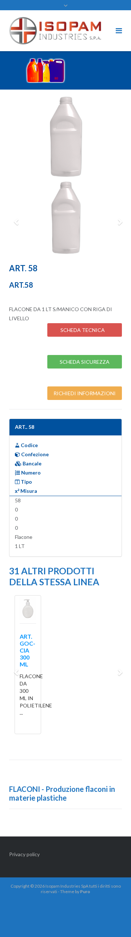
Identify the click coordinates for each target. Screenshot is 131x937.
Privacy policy (24, 854)
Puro (85, 891)
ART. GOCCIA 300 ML (27, 650)
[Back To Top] (113, 919)
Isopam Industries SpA (66, 886)
